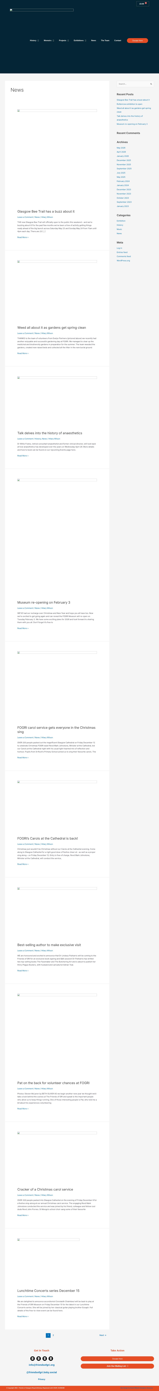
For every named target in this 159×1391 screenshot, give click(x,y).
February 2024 (123, 181)
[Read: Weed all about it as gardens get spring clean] (57, 291)
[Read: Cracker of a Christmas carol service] (57, 1158)
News (93, 40)
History (33, 40)
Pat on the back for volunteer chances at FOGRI (53, 1083)
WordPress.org (123, 260)
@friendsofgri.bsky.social (41, 1372)
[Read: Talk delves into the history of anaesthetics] (57, 402)
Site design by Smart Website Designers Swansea (136, 1388)
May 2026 (121, 148)
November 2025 (124, 164)
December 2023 (124, 189)
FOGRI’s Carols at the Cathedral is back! (47, 838)
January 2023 (123, 206)
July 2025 (121, 173)
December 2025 (124, 160)
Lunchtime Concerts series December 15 (48, 1291)
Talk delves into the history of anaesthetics (49, 433)
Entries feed (122, 252)
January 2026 (123, 156)
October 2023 (123, 198)
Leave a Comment (25, 217)
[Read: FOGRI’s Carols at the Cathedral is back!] (57, 807)
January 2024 (123, 185)
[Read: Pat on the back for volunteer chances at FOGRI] (57, 1036)
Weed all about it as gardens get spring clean (51, 327)
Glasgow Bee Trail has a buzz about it (46, 211)
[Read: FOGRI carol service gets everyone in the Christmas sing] (57, 687)
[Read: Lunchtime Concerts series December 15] (48, 1262)
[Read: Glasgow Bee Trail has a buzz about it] (57, 158)
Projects (62, 40)
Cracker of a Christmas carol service (45, 1189)
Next (102, 1335)
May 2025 (121, 177)
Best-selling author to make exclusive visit (49, 945)
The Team (105, 40)
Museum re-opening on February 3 (43, 602)
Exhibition (121, 221)
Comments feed (124, 256)
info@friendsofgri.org (42, 1365)
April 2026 (121, 152)
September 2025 (124, 168)
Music (119, 229)
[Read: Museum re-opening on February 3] (57, 538)
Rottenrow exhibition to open (129, 104)
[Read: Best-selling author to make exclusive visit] (57, 913)
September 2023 (124, 202)
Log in (119, 248)
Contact (117, 40)
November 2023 (124, 194)
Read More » (22, 237)
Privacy (41, 1379)
